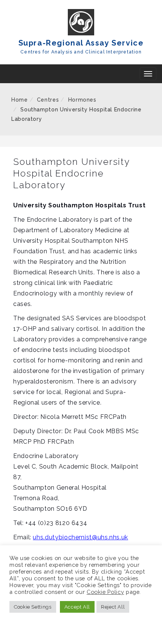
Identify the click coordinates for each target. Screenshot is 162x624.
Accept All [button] (77, 607)
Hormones (82, 100)
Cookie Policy (105, 592)
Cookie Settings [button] (33, 607)
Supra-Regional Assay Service (81, 42)
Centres (48, 100)
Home (19, 100)
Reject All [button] (113, 607)
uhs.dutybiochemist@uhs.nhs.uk (80, 537)
